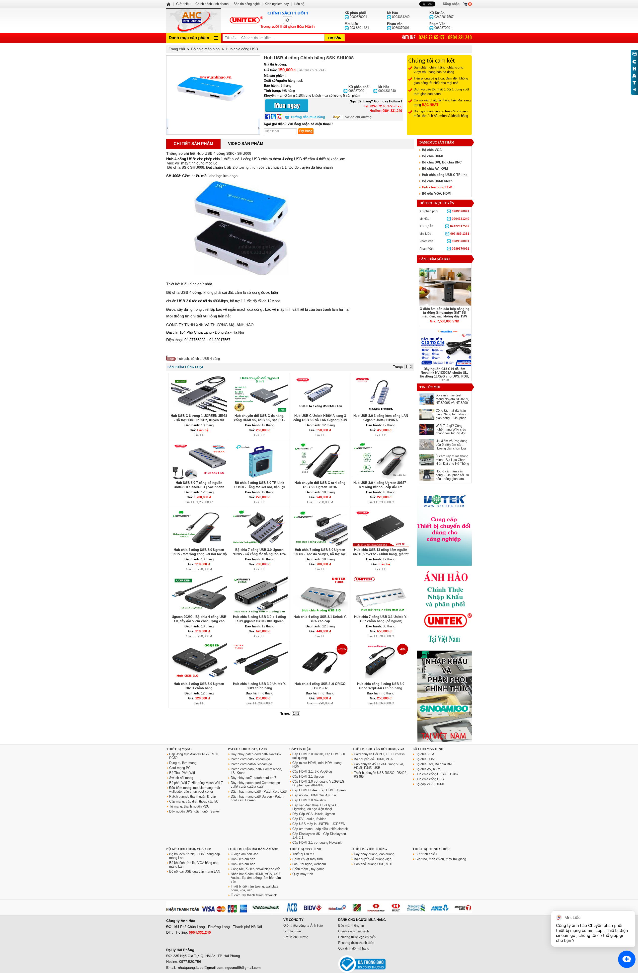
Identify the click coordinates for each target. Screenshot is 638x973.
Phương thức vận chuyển (357, 937)
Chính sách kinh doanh (212, 4)
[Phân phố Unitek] (271, 20)
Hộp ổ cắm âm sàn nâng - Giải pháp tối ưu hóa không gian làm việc (452, 476)
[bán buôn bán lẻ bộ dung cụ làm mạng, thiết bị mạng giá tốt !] (319, 912)
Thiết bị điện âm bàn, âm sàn (253, 849)
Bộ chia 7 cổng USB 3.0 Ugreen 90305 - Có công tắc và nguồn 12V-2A (259, 554)
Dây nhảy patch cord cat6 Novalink (256, 754)
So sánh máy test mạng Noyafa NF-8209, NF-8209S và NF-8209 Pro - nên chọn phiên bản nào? (452, 402)
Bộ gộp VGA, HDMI (436, 193)
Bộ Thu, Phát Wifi (182, 773)
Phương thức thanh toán (356, 943)
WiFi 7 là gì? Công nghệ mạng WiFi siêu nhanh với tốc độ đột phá (451, 431)
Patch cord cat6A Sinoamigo (251, 764)
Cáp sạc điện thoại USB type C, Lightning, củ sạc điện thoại (315, 807)
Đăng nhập (451, 4)
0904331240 (387, 89)
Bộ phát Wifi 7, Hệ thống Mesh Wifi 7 (196, 783)
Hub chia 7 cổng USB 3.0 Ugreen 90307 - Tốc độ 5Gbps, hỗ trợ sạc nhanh (320, 554)
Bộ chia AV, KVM (435, 168)
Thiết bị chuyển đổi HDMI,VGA (377, 749)
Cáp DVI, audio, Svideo (309, 819)
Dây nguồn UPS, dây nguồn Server (194, 811)
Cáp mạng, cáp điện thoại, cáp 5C (193, 801)
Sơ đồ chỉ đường (358, 117)
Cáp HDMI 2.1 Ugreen (308, 776)
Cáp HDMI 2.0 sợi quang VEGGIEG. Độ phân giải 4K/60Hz (318, 783)
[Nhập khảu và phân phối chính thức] (444, 741)
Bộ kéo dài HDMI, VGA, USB (188, 849)
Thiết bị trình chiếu (431, 849)
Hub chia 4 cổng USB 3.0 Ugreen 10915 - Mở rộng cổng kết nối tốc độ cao (199, 554)
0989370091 (359, 89)
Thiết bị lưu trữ (303, 854)
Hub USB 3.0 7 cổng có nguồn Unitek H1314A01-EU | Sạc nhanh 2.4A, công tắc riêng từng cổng (199, 487)
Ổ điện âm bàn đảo (244, 854)
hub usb (183, 359)
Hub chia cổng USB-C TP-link (444, 175)
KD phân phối (444, 211)
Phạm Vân (444, 248)
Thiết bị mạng (179, 749)
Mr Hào (444, 219)
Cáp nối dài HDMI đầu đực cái (314, 795)
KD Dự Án (444, 226)
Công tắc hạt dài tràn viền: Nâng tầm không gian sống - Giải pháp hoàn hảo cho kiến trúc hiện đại (452, 418)
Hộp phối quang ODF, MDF (373, 864)
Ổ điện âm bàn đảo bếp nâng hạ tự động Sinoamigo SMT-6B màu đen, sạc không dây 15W (444, 312)
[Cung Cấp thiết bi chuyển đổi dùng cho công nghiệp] (444, 564)
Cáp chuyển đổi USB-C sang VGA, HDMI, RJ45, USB (379, 766)
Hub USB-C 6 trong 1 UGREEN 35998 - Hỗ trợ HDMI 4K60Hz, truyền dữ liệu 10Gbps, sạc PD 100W (199, 420)
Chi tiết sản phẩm (193, 144)
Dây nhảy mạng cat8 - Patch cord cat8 (259, 791)
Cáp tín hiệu (300, 749)
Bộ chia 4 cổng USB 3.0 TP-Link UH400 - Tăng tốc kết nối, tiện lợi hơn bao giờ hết (259, 487)
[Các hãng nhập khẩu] (444, 647)
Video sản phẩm (245, 144)
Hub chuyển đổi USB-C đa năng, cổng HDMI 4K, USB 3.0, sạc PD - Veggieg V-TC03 (259, 420)
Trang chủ (177, 49)
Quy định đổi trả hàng (353, 948)
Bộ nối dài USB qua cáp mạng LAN (194, 871)
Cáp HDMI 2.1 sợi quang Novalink (317, 842)
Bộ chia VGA (432, 150)
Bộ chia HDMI (432, 156)
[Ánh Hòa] (168, 4)
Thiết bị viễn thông (369, 849)
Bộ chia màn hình (427, 749)
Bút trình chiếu (426, 854)
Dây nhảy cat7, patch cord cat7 (253, 778)
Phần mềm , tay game (308, 869)
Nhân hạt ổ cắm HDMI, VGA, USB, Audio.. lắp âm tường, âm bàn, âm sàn (256, 877)
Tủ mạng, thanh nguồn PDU (189, 806)
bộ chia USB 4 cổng (205, 359)
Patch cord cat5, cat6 (247, 749)
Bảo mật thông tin (351, 925)
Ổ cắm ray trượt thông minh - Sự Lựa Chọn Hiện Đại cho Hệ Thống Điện (452, 461)
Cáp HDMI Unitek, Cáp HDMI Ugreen (319, 790)
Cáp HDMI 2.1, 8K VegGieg (312, 771)
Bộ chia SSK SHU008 (185, 167)
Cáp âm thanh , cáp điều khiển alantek (320, 829)
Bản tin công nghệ (247, 4)
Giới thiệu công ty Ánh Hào (303, 925)
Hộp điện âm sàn (243, 859)
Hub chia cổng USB (437, 187)
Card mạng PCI (180, 768)
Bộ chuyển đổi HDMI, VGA (373, 759)
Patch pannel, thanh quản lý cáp (192, 796)
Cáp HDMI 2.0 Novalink (309, 800)
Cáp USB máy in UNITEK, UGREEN (318, 824)
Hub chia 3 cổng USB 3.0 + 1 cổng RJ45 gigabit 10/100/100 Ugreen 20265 (259, 621)
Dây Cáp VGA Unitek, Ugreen (313, 814)
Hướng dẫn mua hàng (308, 117)
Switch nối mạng (181, 778)
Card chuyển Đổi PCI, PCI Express (379, 754)
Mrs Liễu (444, 233)
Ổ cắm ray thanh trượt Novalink (254, 895)
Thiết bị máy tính (305, 849)
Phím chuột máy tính (307, 859)
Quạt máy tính (302, 874)
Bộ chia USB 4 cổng (183, 292)
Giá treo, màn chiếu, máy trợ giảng (440, 859)
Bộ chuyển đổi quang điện (372, 859)
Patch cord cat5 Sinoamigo (250, 759)
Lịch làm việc (293, 931)
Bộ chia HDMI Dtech (437, 181)
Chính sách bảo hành (353, 931)
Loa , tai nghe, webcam (309, 864)
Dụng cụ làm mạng (182, 763)
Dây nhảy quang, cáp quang (374, 854)
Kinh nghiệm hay (277, 4)
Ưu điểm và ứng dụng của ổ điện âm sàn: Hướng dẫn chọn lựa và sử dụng (451, 446)
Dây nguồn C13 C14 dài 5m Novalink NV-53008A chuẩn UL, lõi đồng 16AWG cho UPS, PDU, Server (444, 374)
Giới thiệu (183, 4)
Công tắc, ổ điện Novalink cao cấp (255, 869)
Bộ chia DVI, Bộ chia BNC (442, 162)
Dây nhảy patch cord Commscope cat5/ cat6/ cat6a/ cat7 (255, 784)
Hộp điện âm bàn (243, 864)
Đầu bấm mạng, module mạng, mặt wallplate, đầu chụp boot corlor (194, 789)
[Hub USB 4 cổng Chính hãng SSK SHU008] (213, 86)
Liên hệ (299, 4)
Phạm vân (444, 241)
